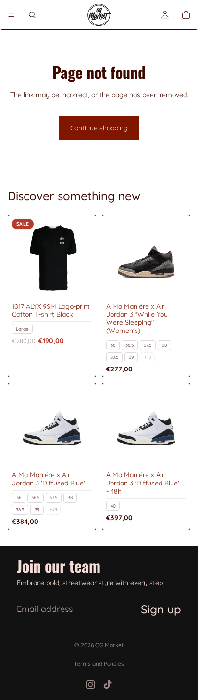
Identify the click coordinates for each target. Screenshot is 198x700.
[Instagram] (90, 684)
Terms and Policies (99, 663)
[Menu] (11, 15)
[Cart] (186, 14)
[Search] (32, 14)
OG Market (109, 645)
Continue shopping (99, 128)
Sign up (161, 609)
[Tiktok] (107, 684)
